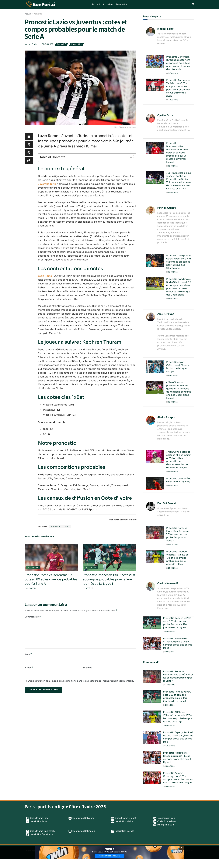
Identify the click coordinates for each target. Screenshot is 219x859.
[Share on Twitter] (29, 144)
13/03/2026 (173, 486)
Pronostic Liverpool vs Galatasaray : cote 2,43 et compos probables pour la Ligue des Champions (178, 261)
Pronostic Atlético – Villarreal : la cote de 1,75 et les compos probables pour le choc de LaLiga (177, 557)
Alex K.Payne (165, 314)
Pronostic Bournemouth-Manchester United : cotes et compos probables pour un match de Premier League (177, 152)
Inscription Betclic (124, 831)
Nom (28, 654)
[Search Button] (193, 4)
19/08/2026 (169, 652)
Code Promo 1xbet (39, 818)
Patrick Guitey (166, 207)
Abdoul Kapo (166, 417)
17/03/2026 (172, 375)
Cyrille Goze (165, 115)
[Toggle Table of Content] (129, 157)
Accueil (96, 4)
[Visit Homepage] (56, 4)
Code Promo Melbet (125, 818)
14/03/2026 (173, 471)
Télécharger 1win (166, 818)
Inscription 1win (165, 824)
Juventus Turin (47, 183)
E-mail (29, 667)
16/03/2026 (173, 192)
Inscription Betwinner (83, 818)
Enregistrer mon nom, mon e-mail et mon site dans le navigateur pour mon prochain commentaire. (81, 681)
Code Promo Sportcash (42, 831)
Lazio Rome (45, 275)
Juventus (55, 526)
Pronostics (121, 4)
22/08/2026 (31, 588)
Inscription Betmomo (83, 831)
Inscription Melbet (124, 821)
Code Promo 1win (166, 821)
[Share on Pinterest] (29, 152)
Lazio (66, 526)
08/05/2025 (47, 44)
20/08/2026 (169, 746)
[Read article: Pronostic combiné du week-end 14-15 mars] (155, 483)
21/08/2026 (89, 588)
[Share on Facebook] (29, 136)
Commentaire (33, 616)
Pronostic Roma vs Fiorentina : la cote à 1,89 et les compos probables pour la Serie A (51, 579)
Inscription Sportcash (41, 834)
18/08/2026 (169, 786)
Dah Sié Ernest (166, 503)
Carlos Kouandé (167, 583)
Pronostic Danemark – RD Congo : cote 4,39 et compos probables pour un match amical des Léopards (178, 63)
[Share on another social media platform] (29, 160)
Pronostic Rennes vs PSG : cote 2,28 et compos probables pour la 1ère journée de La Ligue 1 (109, 579)
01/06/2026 (173, 73)
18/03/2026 (173, 166)
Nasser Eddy (31, 44)
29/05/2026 (173, 100)
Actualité (108, 4)
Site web (87, 667)
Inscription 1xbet (38, 821)
